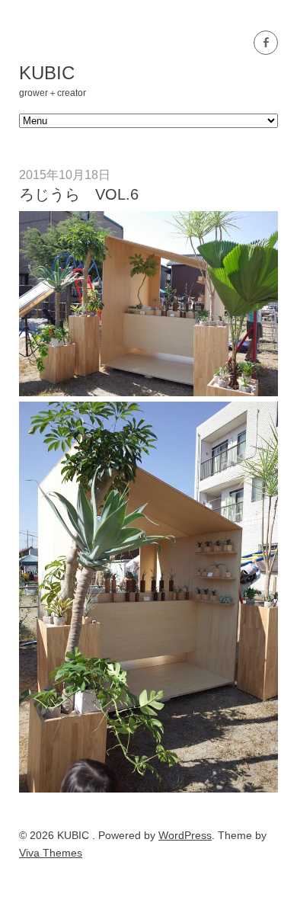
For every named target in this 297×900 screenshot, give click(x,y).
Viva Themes (50, 853)
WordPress (185, 835)
